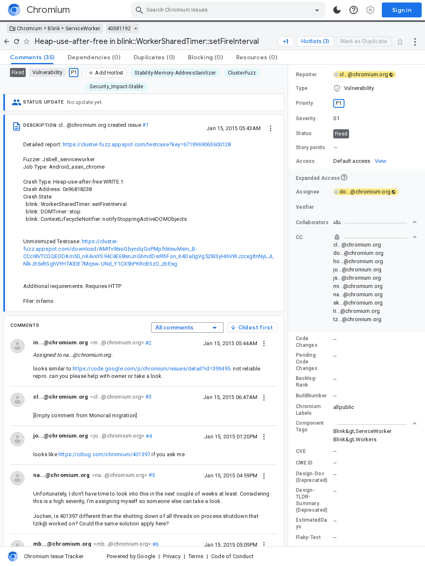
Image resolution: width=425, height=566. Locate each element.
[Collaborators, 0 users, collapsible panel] (375, 222)
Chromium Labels (308, 410)
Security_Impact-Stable (116, 86)
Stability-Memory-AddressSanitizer (175, 73)
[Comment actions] (264, 343)
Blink (54, 28)
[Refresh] (17, 41)
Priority (304, 103)
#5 (151, 475)
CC (299, 237)
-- (335, 147)
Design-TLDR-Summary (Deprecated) (312, 500)
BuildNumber (311, 396)
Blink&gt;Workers (354, 439)
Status (304, 133)
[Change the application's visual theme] (337, 10)
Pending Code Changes (307, 361)
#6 (155, 544)
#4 (148, 436)
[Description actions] (270, 128)
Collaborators (312, 222)
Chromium (29, 28)
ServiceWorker (83, 28)
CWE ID (304, 463)
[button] (356, 88)
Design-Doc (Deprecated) (312, 477)
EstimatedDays (311, 523)
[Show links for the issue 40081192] (135, 28)
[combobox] (229, 10)
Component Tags (310, 426)
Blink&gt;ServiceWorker (362, 431)
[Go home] (7, 41)
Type (302, 88)
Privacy (171, 556)
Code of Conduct (232, 556)
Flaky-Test (308, 537)
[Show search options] (317, 10)
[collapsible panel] (375, 423)
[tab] (32, 57)
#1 (145, 125)
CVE (301, 451)
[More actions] (415, 41)
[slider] (289, 306)
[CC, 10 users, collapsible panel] (375, 237)
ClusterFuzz (242, 73)
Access (305, 161)
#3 (148, 397)
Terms (195, 556)
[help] (353, 10)
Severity (305, 118)
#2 (148, 342)
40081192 (119, 28)
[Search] (139, 10)
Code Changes (307, 342)
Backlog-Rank (306, 381)
